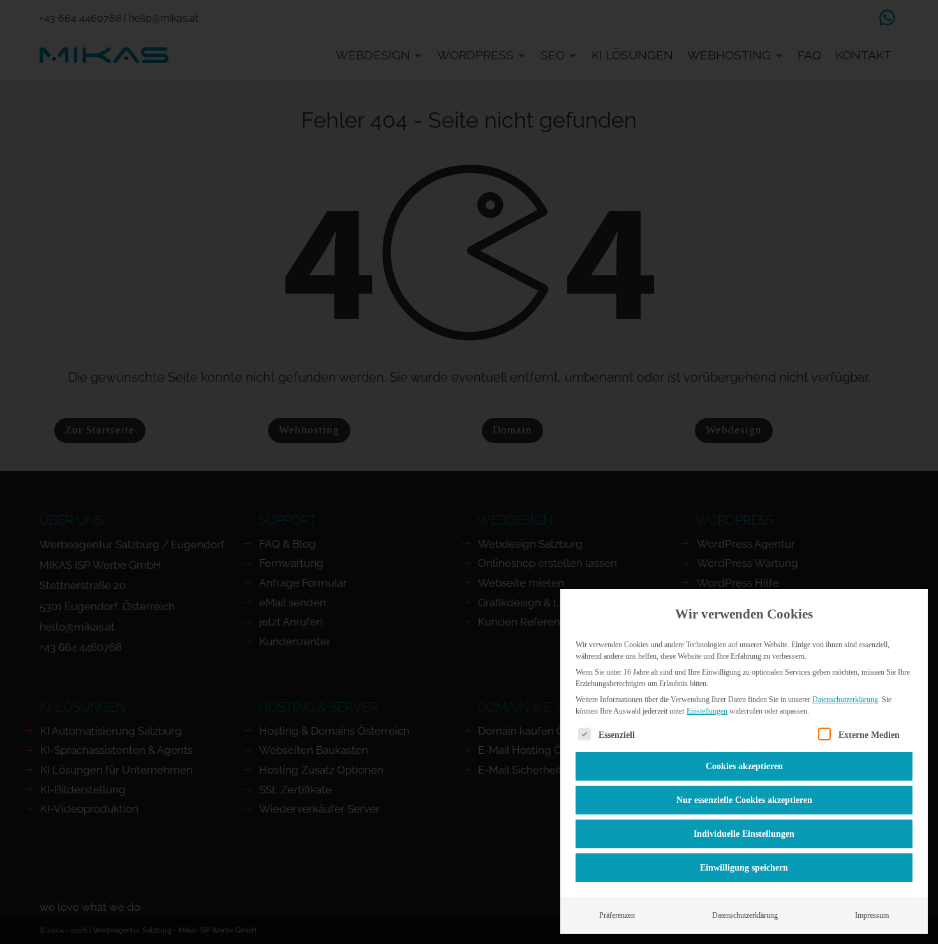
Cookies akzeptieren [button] (744, 766)
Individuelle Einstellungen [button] (744, 834)
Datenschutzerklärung (845, 699)
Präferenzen (617, 915)
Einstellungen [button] (707, 711)
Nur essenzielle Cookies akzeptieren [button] (744, 800)
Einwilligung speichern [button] (744, 868)
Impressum (872, 915)
